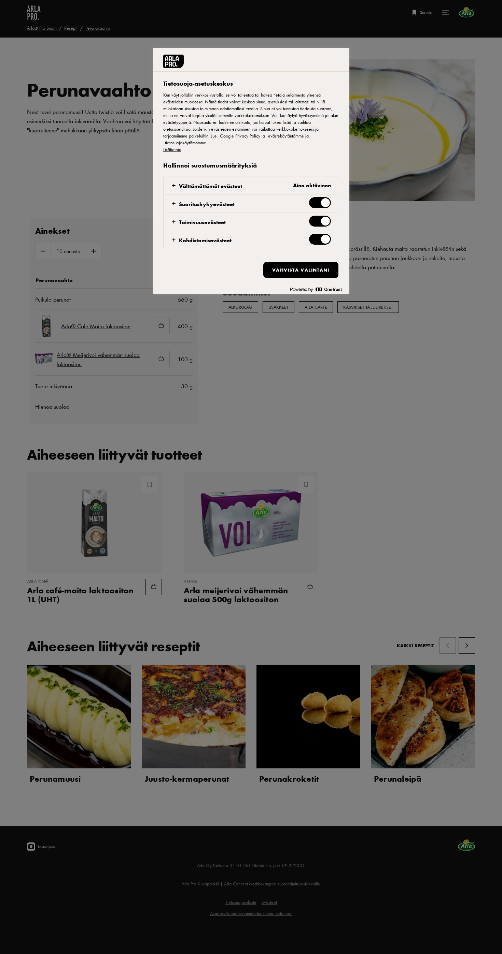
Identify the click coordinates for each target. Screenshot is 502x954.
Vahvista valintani (300, 269)
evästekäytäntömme (286, 136)
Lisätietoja (172, 149)
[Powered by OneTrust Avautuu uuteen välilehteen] (316, 289)
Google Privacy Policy (240, 136)
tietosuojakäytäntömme (185, 143)
